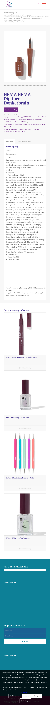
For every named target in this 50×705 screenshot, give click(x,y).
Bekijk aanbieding (11, 110)
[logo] (21, 4)
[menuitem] (37, 4)
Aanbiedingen (10, 13)
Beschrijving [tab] (9, 141)
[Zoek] (37, 4)
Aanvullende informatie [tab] (24, 141)
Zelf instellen (14, 696)
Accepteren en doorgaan (32, 696)
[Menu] (43, 4)
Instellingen (25, 701)
